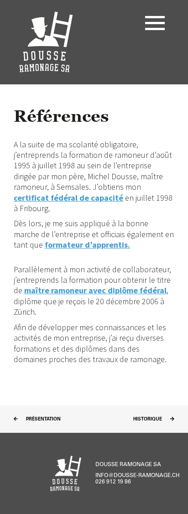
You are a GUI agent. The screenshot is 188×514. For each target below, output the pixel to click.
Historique (148, 419)
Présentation (43, 419)
